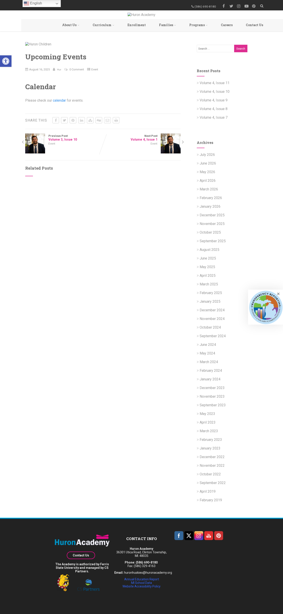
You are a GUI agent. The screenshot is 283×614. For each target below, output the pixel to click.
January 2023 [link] (210, 448)
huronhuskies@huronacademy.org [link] (148, 572)
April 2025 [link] (208, 275)
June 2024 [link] (208, 345)
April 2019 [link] (208, 491)
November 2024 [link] (212, 319)
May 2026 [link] (207, 172)
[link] (5, 61)
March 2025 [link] (209, 284)
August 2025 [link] (209, 250)
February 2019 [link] (211, 500)
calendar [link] (59, 100)
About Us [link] (69, 25)
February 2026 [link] (211, 198)
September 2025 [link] (213, 241)
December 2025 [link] (212, 215)
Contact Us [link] (254, 25)
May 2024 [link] (207, 353)
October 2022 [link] (210, 474)
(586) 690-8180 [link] (147, 562)
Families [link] (166, 25)
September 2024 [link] (213, 336)
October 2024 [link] (210, 327)
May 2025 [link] (207, 267)
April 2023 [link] (208, 422)
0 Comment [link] (76, 69)
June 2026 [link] (208, 163)
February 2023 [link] (211, 440)
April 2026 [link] (208, 180)
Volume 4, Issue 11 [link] (214, 83)
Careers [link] (227, 25)
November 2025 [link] (212, 224)
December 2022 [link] (212, 457)
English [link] (35, 3)
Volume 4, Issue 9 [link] (214, 100)
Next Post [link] (144, 137)
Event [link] (94, 69)
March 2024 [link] (209, 362)
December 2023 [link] (212, 388)
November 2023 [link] (212, 396)
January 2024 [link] (210, 379)
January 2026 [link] (210, 206)
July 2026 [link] (207, 155)
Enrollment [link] (137, 25)
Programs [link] (197, 25)
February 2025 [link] (211, 293)
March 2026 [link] (209, 189)
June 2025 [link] (208, 258)
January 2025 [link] (210, 301)
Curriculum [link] (102, 25)
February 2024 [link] (211, 370)
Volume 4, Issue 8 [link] (214, 109)
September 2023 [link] (213, 405)
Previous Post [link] (62, 137)
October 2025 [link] (210, 232)
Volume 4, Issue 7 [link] (214, 117)
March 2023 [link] (209, 431)
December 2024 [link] (212, 310)
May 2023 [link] (207, 414)
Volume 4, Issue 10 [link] (214, 91)
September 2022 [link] (213, 483)
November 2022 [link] (212, 465)
